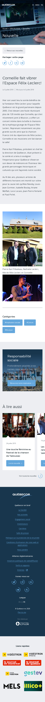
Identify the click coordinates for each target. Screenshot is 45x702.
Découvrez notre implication (21, 383)
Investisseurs (22, 524)
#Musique (8, 330)
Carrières (22, 528)
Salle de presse (22, 533)
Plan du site (22, 612)
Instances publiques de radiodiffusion (22, 561)
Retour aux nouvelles (14, 50)
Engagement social (22, 519)
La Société (22, 510)
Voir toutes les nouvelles (27, 476)
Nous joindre (22, 550)
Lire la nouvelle (15, 463)
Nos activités (22, 514)
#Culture (30, 322)
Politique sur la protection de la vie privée (22, 538)
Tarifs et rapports (23, 565)
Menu (37, 5)
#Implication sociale (12, 322)
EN (33, 5)
